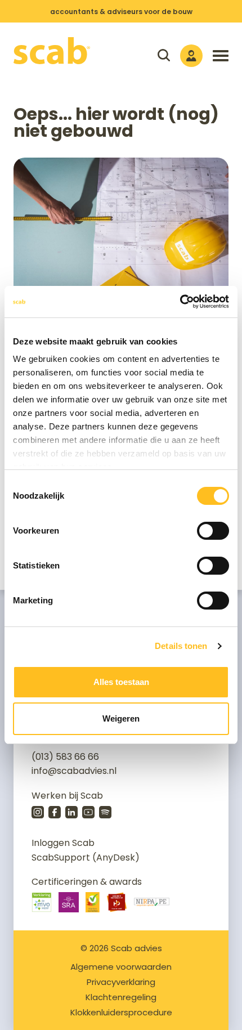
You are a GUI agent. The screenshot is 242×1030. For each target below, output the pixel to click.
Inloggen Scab (63, 842)
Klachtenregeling (121, 997)
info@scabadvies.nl (74, 770)
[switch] (213, 531)
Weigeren (121, 718)
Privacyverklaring (121, 982)
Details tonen (181, 646)
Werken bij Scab (67, 795)
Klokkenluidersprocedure (121, 1012)
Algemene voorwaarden (121, 967)
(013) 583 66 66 (65, 756)
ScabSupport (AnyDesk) (86, 857)
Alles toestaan (121, 682)
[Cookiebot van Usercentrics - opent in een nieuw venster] (180, 301)
